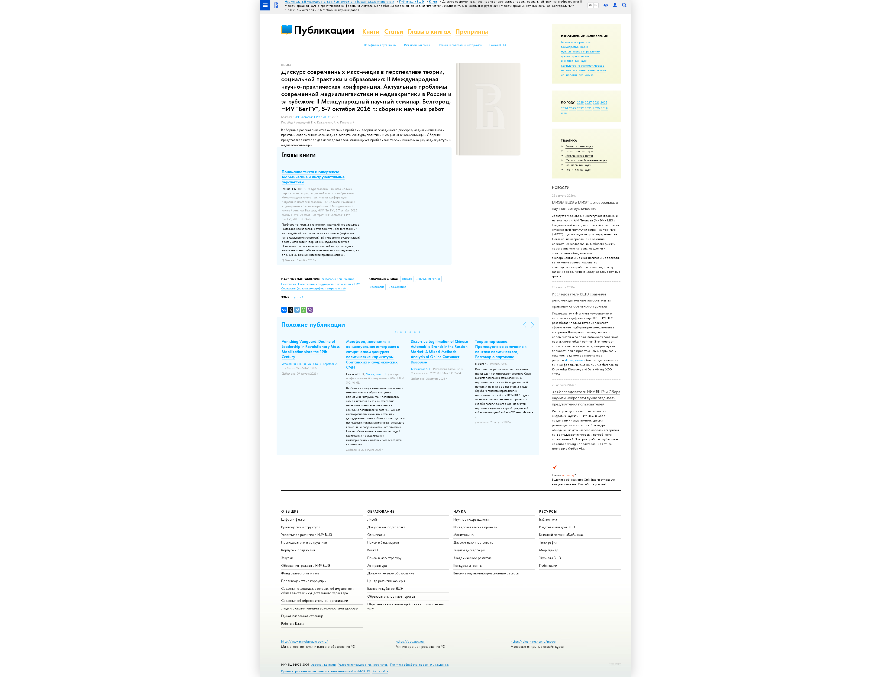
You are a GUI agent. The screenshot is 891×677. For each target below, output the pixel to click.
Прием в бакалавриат (383, 542)
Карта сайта (380, 671)
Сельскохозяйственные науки (586, 160)
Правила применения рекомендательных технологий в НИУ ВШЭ (325, 671)
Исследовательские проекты (475, 527)
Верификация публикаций (380, 45)
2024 (564, 108)
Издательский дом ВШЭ (557, 527)
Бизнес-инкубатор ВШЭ (385, 588)
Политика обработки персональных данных (419, 665)
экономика (586, 75)
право (601, 70)
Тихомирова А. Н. (421, 369)
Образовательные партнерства (391, 596)
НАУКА (459, 511)
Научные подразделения (471, 519)
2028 (580, 102)
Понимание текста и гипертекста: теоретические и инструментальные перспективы (313, 177)
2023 (572, 108)
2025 (603, 102)
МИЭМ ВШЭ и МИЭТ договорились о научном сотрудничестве (585, 205)
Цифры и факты (293, 519)
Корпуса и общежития (298, 550)
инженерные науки (574, 60)
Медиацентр (548, 550)
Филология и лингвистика (338, 279)
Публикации (324, 30)
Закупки (287, 558)
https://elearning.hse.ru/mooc (533, 641)
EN (595, 5)
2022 (580, 108)
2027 (588, 102)
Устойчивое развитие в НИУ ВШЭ (306, 534)
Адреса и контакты (323, 665)
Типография (548, 542)
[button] (396, 332)
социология (569, 75)
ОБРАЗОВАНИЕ (380, 511)
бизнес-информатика (576, 42)
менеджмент (587, 70)
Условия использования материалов (363, 665)
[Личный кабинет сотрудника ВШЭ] (614, 5)
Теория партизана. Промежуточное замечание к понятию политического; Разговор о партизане (501, 349)
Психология (289, 284)
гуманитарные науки (575, 56)
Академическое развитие (472, 558)
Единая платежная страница (302, 616)
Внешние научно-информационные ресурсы (486, 573)
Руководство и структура (300, 527)
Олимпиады (376, 534)
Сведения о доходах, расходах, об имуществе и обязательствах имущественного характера (318, 590)
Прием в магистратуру (384, 558)
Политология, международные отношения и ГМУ (329, 284)
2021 (588, 108)
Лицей (372, 519)
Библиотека (548, 519)
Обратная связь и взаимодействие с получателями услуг (405, 606)
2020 (596, 108)
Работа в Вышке (292, 623)
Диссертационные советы (473, 542)
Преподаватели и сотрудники (304, 542)
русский (298, 297)
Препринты (471, 31)
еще (564, 113)
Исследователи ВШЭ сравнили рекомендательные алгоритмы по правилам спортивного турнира (581, 300)
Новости (560, 187)
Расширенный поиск (417, 45)
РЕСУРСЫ (548, 511)
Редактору (615, 663)
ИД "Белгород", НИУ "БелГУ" (313, 117)
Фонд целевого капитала (300, 573)
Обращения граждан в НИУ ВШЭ (305, 565)
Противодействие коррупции (303, 581)
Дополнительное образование (390, 573)
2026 (596, 102)
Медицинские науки (579, 155)
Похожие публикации (313, 325)
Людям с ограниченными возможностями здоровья (319, 608)
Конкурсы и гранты (467, 565)
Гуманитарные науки (579, 146)
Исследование (575, 360)
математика (569, 70)
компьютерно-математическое (582, 65)
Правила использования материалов (460, 45)
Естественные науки (579, 151)
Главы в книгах (429, 31)
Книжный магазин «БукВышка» (561, 534)
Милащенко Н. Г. (376, 374)
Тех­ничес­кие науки (578, 170)
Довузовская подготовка (386, 527)
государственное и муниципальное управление (580, 49)
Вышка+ (373, 550)
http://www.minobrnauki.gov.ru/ (304, 641)
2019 (604, 108)
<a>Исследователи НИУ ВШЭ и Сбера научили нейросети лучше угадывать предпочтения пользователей (586, 398)
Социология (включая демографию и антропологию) (313, 288)
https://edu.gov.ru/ (410, 641)
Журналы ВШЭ (550, 558)
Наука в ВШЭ (497, 45)
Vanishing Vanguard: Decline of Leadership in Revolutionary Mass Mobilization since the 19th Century (311, 349)
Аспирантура (377, 565)
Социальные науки (578, 165)
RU (590, 5)
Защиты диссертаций (469, 550)
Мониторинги (464, 534)
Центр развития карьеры (386, 581)
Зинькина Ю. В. (312, 364)
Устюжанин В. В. (291, 364)
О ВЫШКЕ (290, 511)
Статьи (393, 31)
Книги (371, 31)
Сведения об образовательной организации (314, 600)
